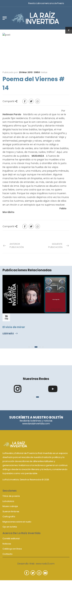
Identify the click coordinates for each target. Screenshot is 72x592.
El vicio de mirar (14, 327)
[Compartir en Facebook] (24, 101)
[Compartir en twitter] (31, 101)
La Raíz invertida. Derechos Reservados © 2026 (26, 479)
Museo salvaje (10, 506)
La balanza (8, 501)
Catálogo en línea (12, 548)
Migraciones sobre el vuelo (17, 521)
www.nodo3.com (45, 563)
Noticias (7, 543)
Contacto (7, 554)
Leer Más (8, 333)
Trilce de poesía (11, 496)
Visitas (40, 72)
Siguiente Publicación (55, 245)
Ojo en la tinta (10, 526)
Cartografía (9, 516)
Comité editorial (11, 538)
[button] (29, 346)
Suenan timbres (11, 511)
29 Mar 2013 (25, 72)
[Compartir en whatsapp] (37, 101)
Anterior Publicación (17, 245)
